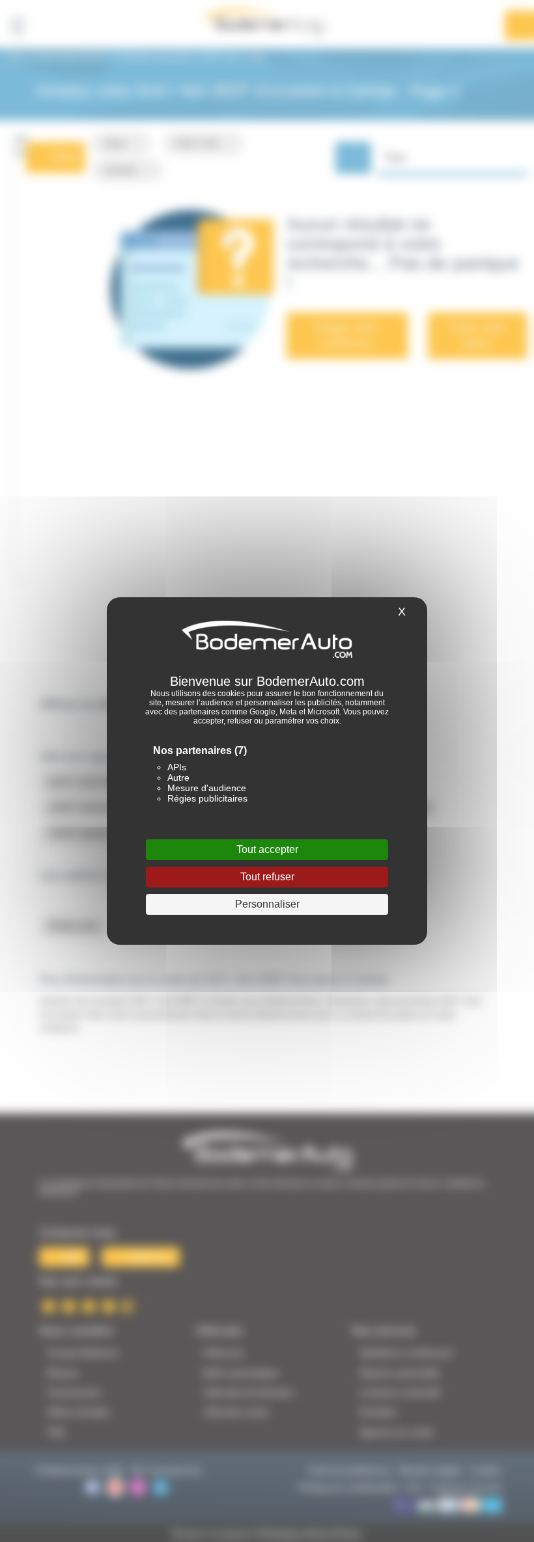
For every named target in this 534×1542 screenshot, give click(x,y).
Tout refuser (267, 876)
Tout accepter (267, 849)
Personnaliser (267, 904)
